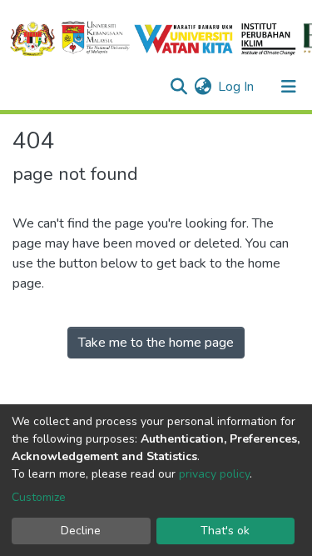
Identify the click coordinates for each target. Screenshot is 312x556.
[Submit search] (178, 87)
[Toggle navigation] (288, 86)
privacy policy (214, 474)
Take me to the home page (156, 342)
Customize (39, 497)
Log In (236, 87)
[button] (202, 87)
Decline (81, 530)
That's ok (225, 530)
